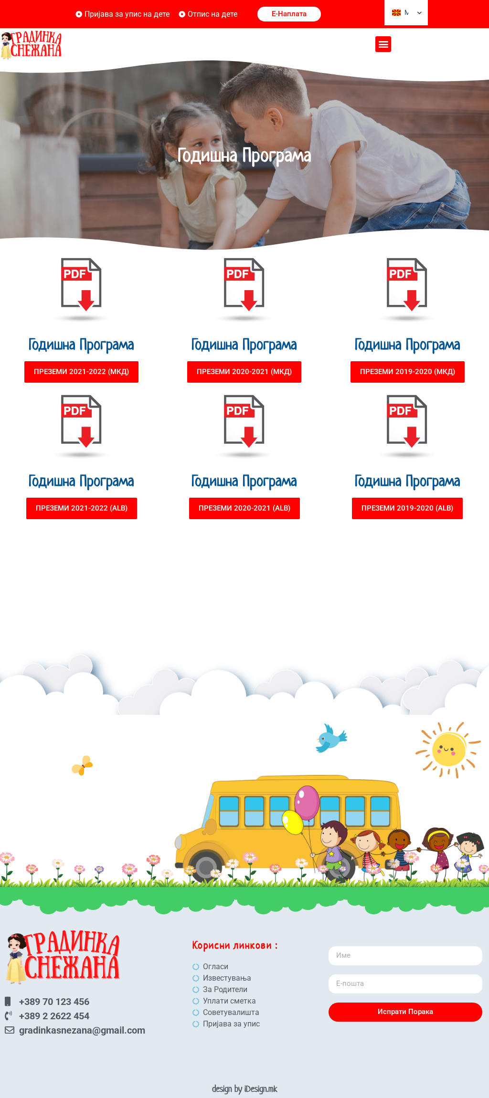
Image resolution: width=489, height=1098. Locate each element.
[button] (383, 44)
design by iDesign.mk (244, 1088)
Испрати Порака (405, 1011)
